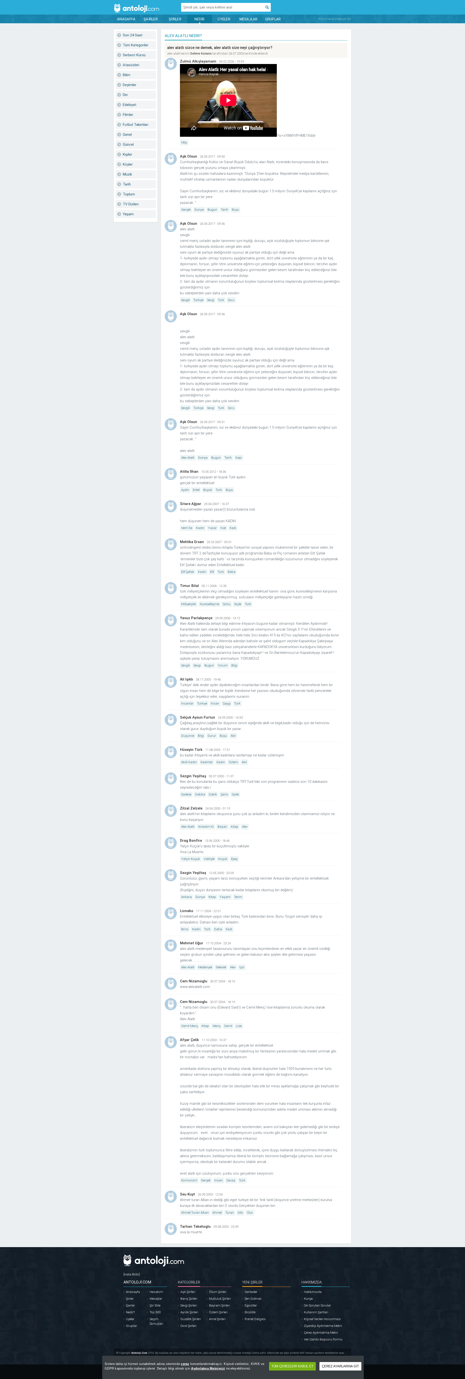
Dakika (200, 794)
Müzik (127, 174)
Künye (308, 1298)
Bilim (126, 75)
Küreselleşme (209, 604)
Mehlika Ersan (192, 542)
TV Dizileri (131, 204)
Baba (231, 572)
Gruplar (131, 1326)
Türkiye (198, 300)
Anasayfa (133, 1292)
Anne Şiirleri (217, 1319)
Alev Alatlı (187, 457)
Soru (231, 300)
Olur (250, 1212)
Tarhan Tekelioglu (195, 1226)
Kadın (200, 528)
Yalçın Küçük (190, 859)
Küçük (222, 859)
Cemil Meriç (189, 1026)
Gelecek (221, 967)
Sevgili (185, 300)
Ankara (186, 897)
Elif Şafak (187, 572)
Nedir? (130, 1312)
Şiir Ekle (155, 1305)
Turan (229, 1212)
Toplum (129, 194)
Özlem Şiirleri (218, 1312)
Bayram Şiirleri (219, 1305)
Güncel (128, 144)
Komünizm (189, 1180)
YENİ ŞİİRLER (252, 1282)
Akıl (233, 736)
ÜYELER (224, 19)
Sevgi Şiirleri (188, 1305)
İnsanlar (187, 703)
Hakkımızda (313, 1292)
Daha (218, 929)
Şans (224, 794)
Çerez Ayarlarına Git (340, 1366)
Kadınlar (207, 762)
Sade (235, 794)
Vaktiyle (209, 859)
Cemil (228, 1026)
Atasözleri (131, 65)
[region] (233, 1367)
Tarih (127, 184)
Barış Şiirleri (188, 1298)
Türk (221, 300)
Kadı (233, 528)
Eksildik (250, 1312)
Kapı (238, 457)
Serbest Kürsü (134, 55)
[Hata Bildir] (132, 1274)
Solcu (227, 604)
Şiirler (130, 1298)
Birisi (184, 929)
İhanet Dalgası (255, 1319)
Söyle (237, 604)
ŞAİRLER (151, 19)
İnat (223, 528)
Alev (245, 826)
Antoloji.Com (139, 1353)
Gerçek (186, 209)
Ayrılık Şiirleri (189, 1312)
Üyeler (130, 1319)
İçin (241, 967)
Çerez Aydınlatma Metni (321, 1332)
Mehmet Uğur (191, 943)
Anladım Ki (206, 826)
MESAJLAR (249, 19)
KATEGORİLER (189, 1282)
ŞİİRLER (175, 19)
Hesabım (156, 1292)
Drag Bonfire (191, 840)
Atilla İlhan (189, 471)
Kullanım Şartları (316, 1312)
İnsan (215, 703)
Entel (196, 490)
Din (125, 95)
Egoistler (251, 1305)
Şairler (130, 1305)
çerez (185, 1364)
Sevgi (210, 300)
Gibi (240, 1212)
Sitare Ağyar (190, 504)
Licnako (186, 911)
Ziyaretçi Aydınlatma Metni (323, 1326)
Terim (238, 897)
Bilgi (234, 665)
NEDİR (199, 19)
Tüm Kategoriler (135, 45)
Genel (127, 134)
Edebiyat (129, 105)
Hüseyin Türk (191, 749)
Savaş (230, 1180)
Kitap (234, 826)
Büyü (235, 209)
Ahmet (217, 1212)
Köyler (128, 164)
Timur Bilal (189, 586)
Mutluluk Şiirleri (220, 1298)
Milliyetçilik (188, 604)
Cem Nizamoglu (193, 981)
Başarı (222, 826)
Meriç (216, 1026)
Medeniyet (205, 967)
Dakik (213, 794)
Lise (239, 1026)
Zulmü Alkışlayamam (198, 61)
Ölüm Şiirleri (217, 1292)
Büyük (207, 490)
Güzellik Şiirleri (190, 1319)
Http (184, 142)
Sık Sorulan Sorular (317, 1305)
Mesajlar (156, 1298)
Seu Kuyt (187, 1194)
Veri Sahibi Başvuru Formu (323, 1339)
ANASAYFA (126, 19)
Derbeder (251, 1292)
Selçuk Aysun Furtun (197, 717)
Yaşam (128, 214)
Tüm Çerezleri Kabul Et (292, 1366)
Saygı (227, 703)
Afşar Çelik (189, 1040)
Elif (212, 572)
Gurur (212, 736)
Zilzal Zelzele (191, 808)
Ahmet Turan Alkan (195, 1212)
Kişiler (127, 154)
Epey (234, 859)
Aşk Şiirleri (187, 1292)
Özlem (233, 762)
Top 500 (155, 1312)
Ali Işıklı (186, 679)
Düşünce (187, 736)
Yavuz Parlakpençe (196, 618)
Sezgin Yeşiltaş (193, 776)
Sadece (186, 794)
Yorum (223, 665)
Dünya (199, 209)
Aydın (185, 490)
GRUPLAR (273, 19)
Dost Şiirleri (188, 1326)
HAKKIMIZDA (312, 1282)
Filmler (128, 114)
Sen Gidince (253, 1298)
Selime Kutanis (201, 53)
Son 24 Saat (132, 35)
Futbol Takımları (135, 124)
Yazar (212, 528)
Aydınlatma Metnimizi (208, 1368)
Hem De (186, 528)
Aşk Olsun (188, 156)
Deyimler (129, 85)
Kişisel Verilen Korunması (322, 1319)
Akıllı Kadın (189, 762)
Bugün (212, 209)
